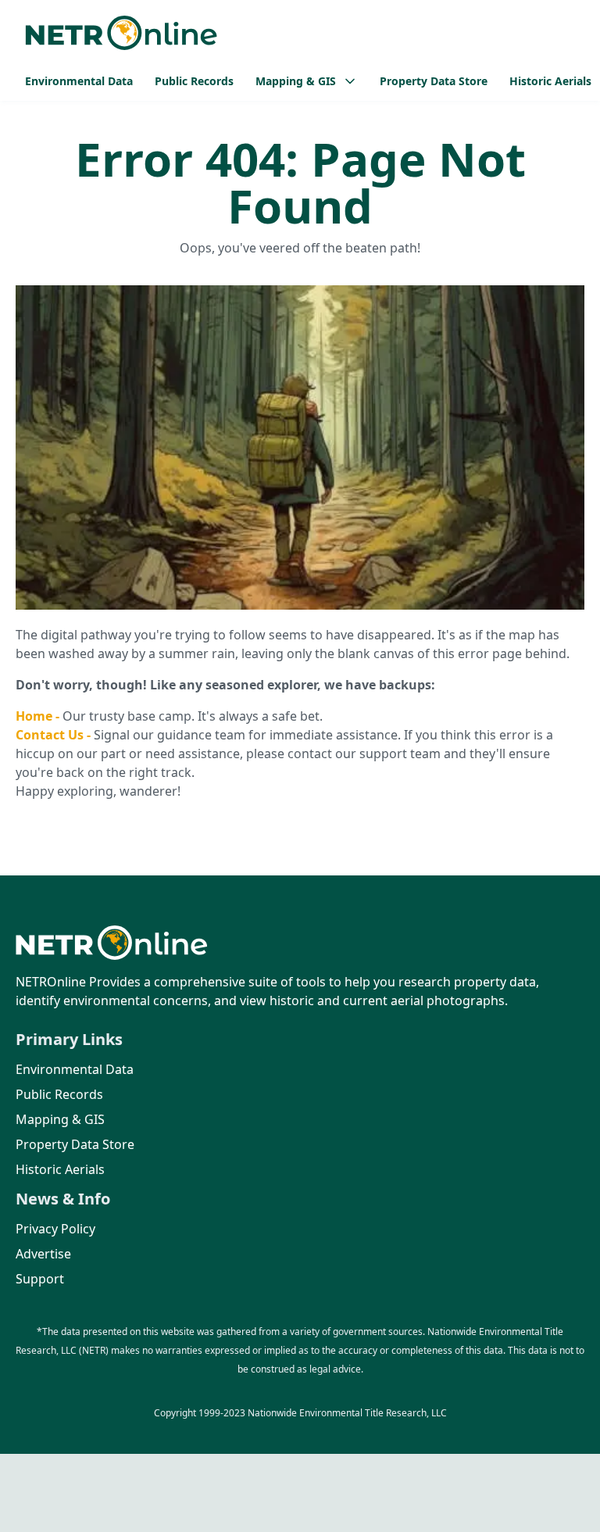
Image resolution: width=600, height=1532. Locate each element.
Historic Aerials (550, 80)
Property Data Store (434, 80)
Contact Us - (55, 734)
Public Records (194, 80)
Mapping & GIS (60, 1119)
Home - (39, 716)
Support (40, 1278)
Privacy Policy (55, 1228)
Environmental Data (79, 80)
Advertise (43, 1253)
